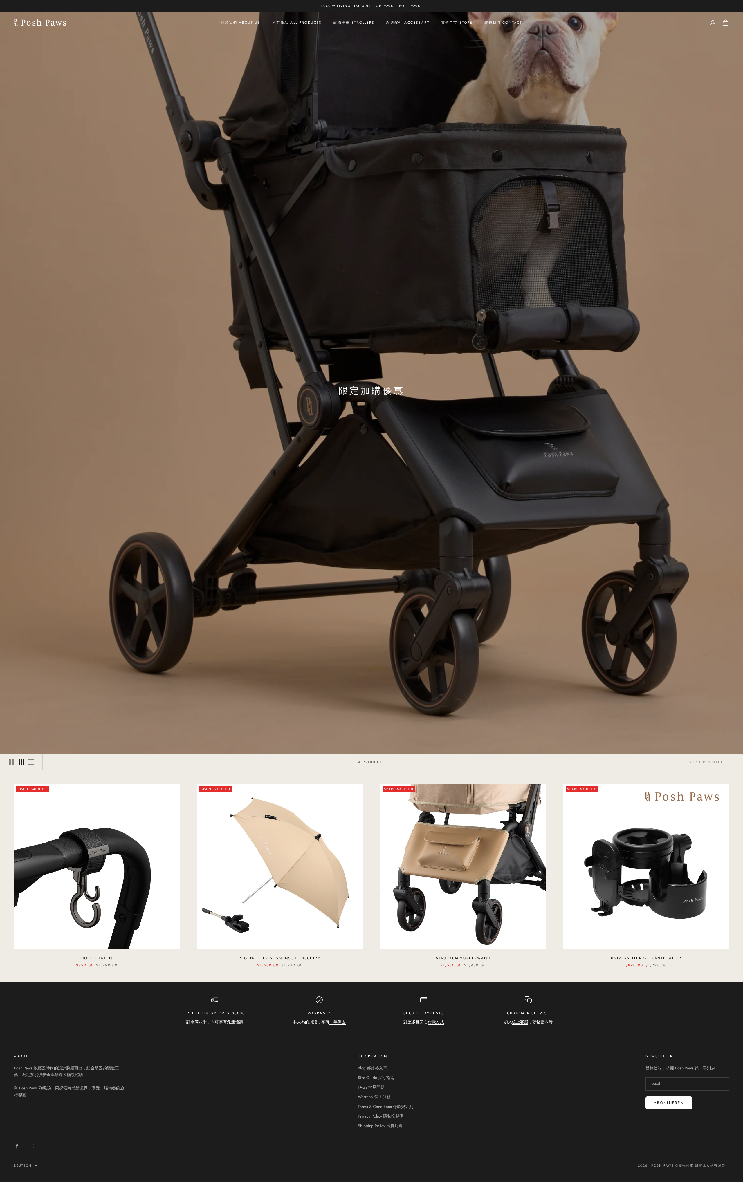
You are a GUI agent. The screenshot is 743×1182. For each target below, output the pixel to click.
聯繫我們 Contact (503, 22)
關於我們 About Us (241, 22)
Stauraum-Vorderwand (463, 958)
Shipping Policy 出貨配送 (380, 1126)
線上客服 (520, 1022)
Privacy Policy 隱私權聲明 (380, 1116)
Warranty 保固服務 (374, 1097)
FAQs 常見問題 (371, 1087)
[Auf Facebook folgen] (17, 1146)
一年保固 (337, 1022)
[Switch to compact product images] (31, 762)
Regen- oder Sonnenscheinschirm (280, 958)
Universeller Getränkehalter (646, 958)
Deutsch (23, 1165)
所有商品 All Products (297, 22)
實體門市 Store (457, 22)
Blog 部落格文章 (372, 1068)
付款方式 (436, 1022)
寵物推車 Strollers (353, 22)
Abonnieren (669, 1102)
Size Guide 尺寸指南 (376, 1077)
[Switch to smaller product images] (21, 762)
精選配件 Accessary (408, 22)
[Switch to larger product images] (11, 762)
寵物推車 (686, 1165)
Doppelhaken (96, 958)
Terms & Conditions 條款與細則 (385, 1106)
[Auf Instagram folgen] (32, 1146)
